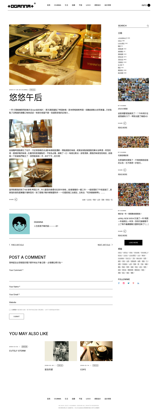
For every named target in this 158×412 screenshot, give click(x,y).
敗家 (119, 67)
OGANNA (23, 89)
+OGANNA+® (122, 38)
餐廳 (132, 273)
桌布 (140, 267)
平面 (80, 399)
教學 (128, 267)
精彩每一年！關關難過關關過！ (130, 214)
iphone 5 (144, 252)
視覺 (119, 273)
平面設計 (120, 62)
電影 (128, 273)
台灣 (128, 261)
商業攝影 (120, 51)
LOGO (88, 399)
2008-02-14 (84, 365)
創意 (119, 261)
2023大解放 (123, 109)
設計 (123, 273)
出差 (144, 258)
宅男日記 (32, 90)
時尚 (136, 267)
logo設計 (132, 255)
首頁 (48, 399)
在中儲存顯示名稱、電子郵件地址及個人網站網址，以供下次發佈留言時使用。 (36, 310)
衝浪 (143, 270)
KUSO (120, 255)
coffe (89, 199)
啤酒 (94, 199)
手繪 (142, 264)
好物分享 (120, 57)
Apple (125, 252)
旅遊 (132, 267)
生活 (66, 399)
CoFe (83, 369)
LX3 (139, 255)
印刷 (123, 261)
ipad (131, 252)
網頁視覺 (130, 270)
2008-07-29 (13, 89)
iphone (137, 252)
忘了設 (120, 65)
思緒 (103, 199)
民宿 (119, 270)
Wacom (139, 258)
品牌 (139, 261)
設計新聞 (120, 73)
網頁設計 (120, 70)
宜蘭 (119, 264)
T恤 (133, 258)
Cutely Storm (17, 351)
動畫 (119, 46)
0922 (120, 41)
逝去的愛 (49, 369)
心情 (98, 199)
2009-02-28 (49, 365)
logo (126, 255)
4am (83, 199)
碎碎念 (108, 199)
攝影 (119, 267)
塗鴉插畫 (24, 346)
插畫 (146, 264)
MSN (143, 255)
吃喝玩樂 (120, 49)
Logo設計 (121, 43)
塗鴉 (143, 261)
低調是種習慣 (123, 155)
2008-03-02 (13, 346)
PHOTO (128, 258)
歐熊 (145, 267)
